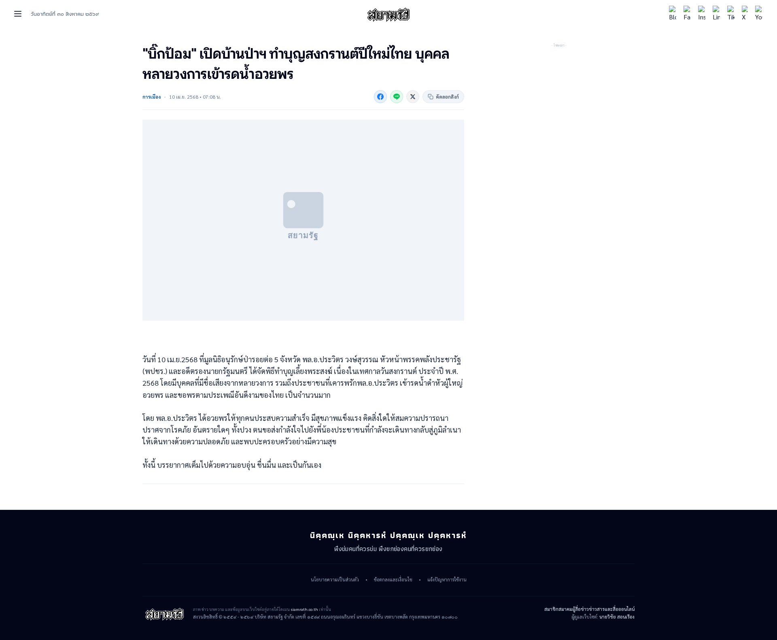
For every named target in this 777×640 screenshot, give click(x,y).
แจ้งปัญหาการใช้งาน (447, 580)
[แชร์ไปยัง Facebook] (380, 96)
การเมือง (151, 96)
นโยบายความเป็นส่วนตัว (335, 580)
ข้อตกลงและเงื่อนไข (393, 580)
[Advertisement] (559, 99)
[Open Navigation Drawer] (18, 14)
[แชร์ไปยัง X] (412, 96)
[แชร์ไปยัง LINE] (396, 96)
